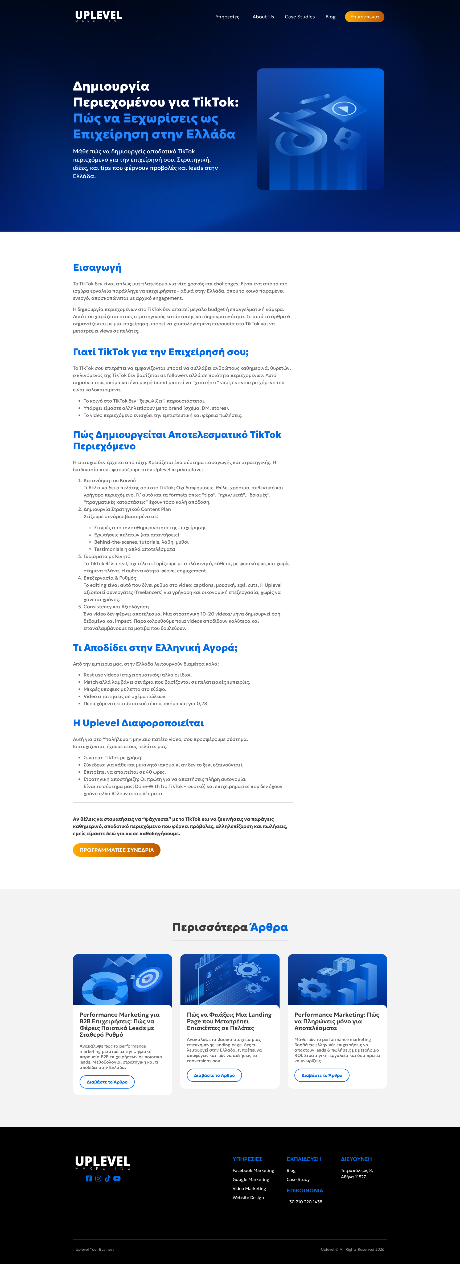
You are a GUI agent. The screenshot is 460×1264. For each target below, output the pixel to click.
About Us (263, 17)
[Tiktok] (107, 1178)
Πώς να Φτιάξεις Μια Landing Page (229, 1021)
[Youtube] (117, 1178)
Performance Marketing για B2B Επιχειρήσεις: (120, 1024)
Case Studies (300, 17)
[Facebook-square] (89, 1178)
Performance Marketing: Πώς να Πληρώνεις (336, 1021)
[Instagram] (98, 1178)
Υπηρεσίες (227, 17)
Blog (331, 17)
